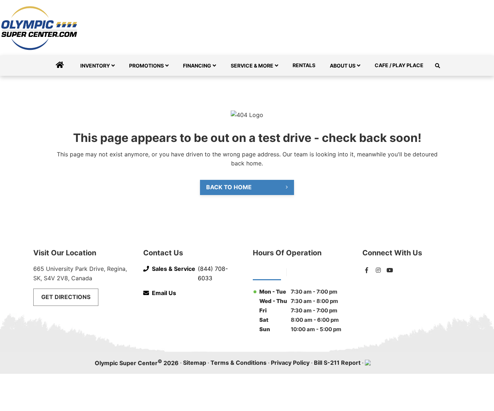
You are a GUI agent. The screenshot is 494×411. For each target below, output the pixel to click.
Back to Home (229, 187)
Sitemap (194, 362)
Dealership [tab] (267, 271)
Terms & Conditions (238, 362)
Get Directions (65, 296)
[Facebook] (366, 270)
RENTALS (304, 65)
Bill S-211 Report (337, 362)
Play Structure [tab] (312, 271)
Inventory (95, 65)
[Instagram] (378, 270)
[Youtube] (390, 270)
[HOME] (60, 66)
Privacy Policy (290, 362)
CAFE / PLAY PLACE (399, 65)
